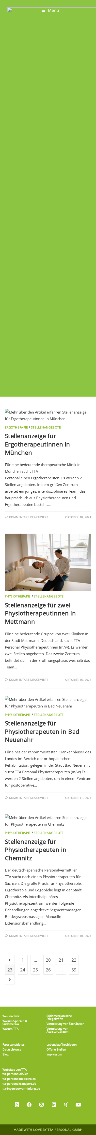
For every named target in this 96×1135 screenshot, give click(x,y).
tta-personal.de (12, 1074)
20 (48, 960)
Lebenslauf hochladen (62, 1044)
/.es (25, 1074)
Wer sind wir (10, 1016)
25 (35, 970)
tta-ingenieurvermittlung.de (21, 1088)
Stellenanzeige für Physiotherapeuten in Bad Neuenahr (42, 731)
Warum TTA (10, 1029)
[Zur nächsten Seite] (10, 979)
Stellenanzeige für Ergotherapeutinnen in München (37, 444)
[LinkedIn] (54, 1105)
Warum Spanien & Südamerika (14, 1022)
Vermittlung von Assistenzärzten (57, 1030)
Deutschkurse (11, 1049)
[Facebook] (29, 1105)
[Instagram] (41, 1105)
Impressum (54, 1054)
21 (61, 960)
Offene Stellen (56, 1049)
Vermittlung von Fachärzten (65, 1024)
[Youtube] (78, 1105)
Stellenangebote (46, 427)
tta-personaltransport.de (19, 1083)
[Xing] (66, 1105)
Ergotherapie (16, 427)
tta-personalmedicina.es (19, 1079)
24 (22, 970)
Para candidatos (13, 1044)
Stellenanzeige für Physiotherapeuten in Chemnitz (36, 849)
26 (48, 970)
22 (73, 960)
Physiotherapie (18, 596)
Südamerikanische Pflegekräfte (59, 1017)
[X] (17, 1105)
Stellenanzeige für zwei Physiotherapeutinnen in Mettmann (40, 613)
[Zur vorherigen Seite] (10, 960)
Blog (5, 1054)
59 (73, 970)
